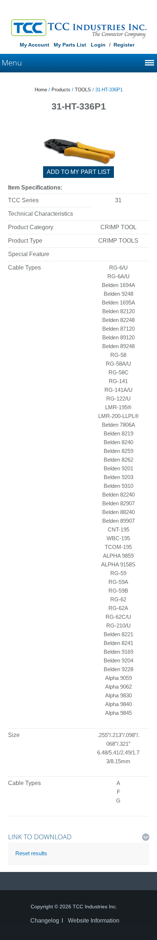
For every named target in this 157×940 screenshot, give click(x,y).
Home (41, 89)
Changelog (44, 920)
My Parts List (70, 45)
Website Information (93, 920)
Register (124, 45)
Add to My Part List (78, 172)
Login (98, 45)
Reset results (31, 853)
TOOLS (83, 89)
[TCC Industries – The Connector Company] (78, 28)
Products (60, 89)
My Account (34, 45)
